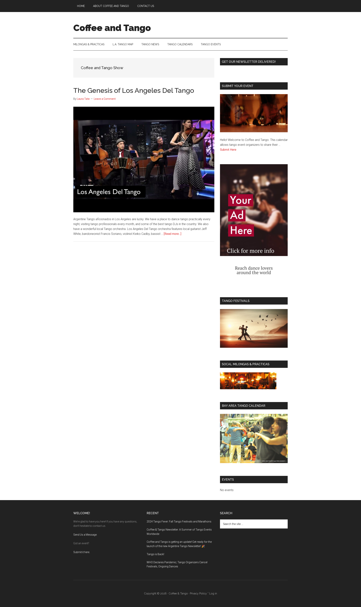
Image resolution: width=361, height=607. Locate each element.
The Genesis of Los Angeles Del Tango (133, 90)
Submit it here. (81, 552)
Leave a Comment (105, 98)
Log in (213, 593)
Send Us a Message (85, 534)
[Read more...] (172, 234)
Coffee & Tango (178, 593)
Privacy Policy (198, 593)
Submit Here (228, 149)
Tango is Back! (155, 554)
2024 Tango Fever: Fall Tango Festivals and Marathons (179, 521)
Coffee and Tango (112, 28)
